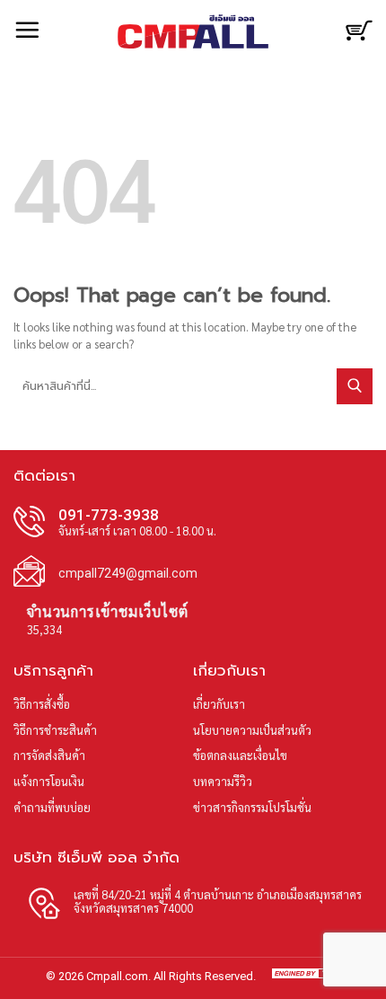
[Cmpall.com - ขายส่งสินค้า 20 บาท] (193, 31)
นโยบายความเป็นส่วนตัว (252, 730)
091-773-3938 (108, 515)
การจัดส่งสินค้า (49, 755)
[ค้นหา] (324, 29)
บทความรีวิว (222, 781)
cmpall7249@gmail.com (127, 573)
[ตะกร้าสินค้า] (359, 37)
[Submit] (355, 386)
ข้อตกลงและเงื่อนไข (240, 755)
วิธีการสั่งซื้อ (41, 704)
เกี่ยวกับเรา (219, 704)
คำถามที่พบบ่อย (52, 807)
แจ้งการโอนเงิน (48, 781)
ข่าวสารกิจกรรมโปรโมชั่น (252, 807)
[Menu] (26, 29)
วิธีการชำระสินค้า (55, 730)
